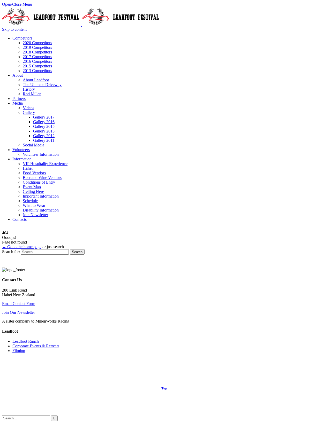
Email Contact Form (18, 303)
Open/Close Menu (17, 4)
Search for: (11, 251)
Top (164, 388)
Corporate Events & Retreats (35, 346)
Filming (18, 350)
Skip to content (14, 29)
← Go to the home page (21, 247)
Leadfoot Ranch (25, 341)
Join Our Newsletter (18, 312)
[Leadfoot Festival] (81, 24)
